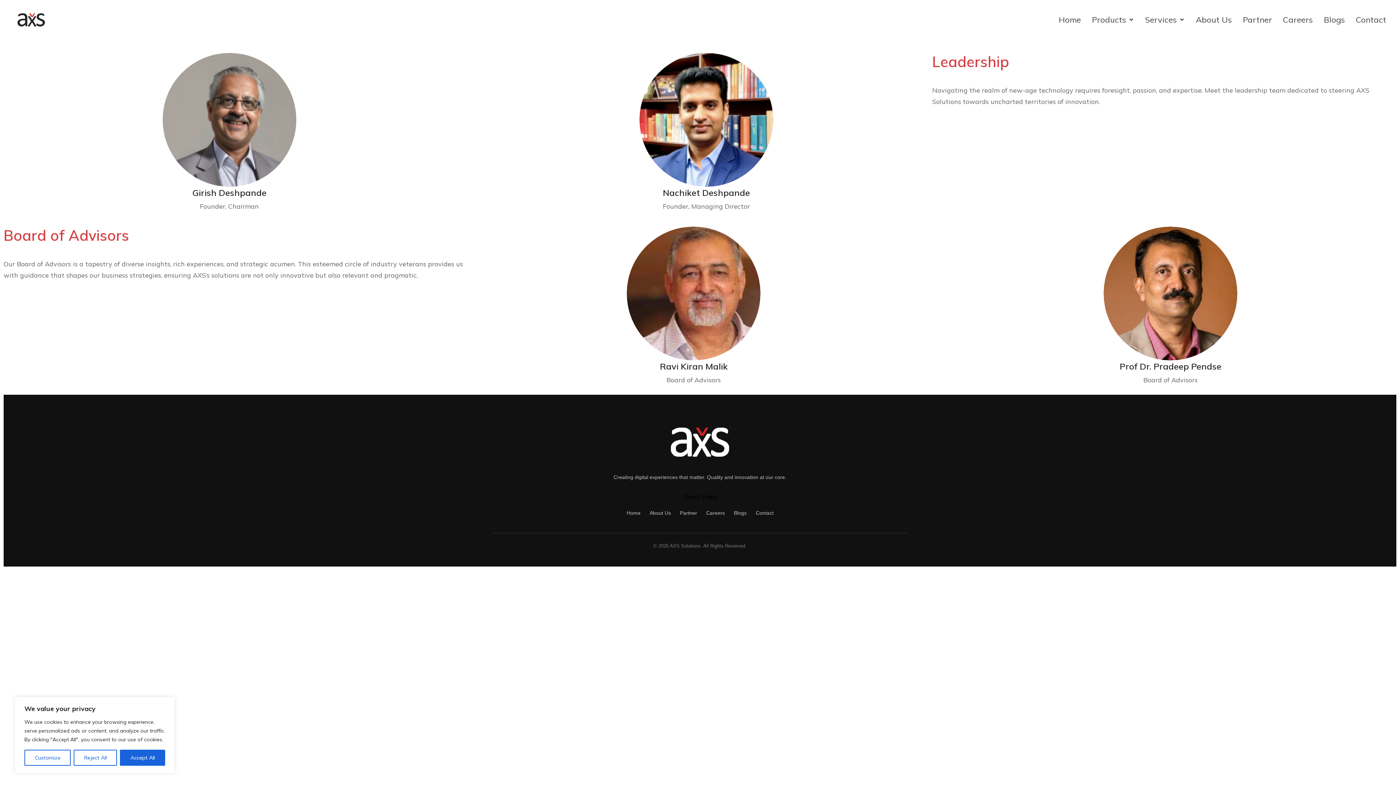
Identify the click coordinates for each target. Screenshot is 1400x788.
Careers (715, 513)
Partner (688, 513)
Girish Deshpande (229, 192)
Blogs (740, 513)
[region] (95, 735)
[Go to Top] (1387, 775)
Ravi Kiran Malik (694, 366)
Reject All (95, 757)
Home (634, 513)
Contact (765, 513)
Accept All (143, 757)
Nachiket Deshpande (706, 192)
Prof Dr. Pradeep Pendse (1170, 366)
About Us (660, 513)
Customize (48, 757)
